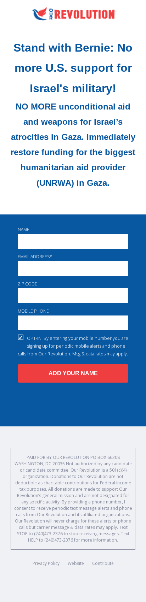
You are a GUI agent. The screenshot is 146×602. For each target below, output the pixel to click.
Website (76, 563)
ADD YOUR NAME (73, 373)
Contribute (103, 563)
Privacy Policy (46, 563)
